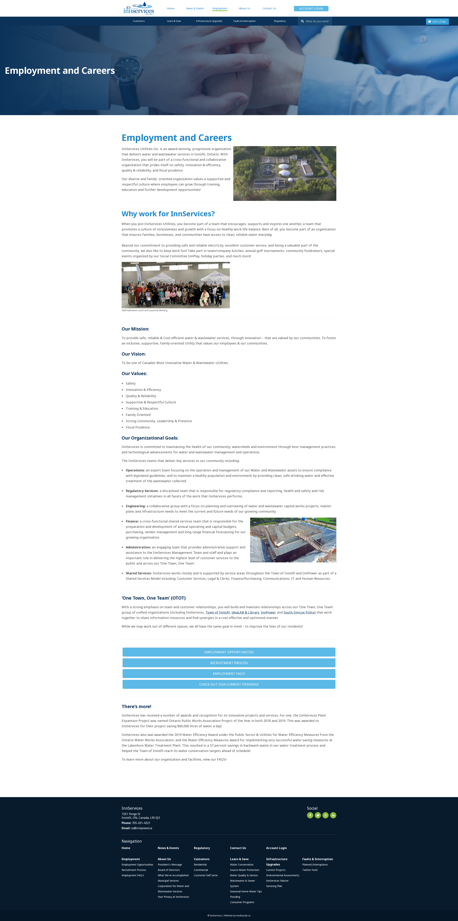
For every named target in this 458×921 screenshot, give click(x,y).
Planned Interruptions (315, 864)
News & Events (195, 8)
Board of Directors (169, 870)
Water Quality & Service (244, 875)
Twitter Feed (309, 870)
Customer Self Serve (206, 875)
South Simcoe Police (299, 612)
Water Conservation (242, 864)
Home (170, 8)
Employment (219, 8)
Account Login (311, 9)
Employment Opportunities (229, 652)
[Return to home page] (138, 8)
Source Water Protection (244, 870)
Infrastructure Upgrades (209, 21)
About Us (244, 8)
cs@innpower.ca (141, 828)
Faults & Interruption (244, 21)
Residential (200, 864)
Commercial (201, 870)
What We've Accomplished (173, 875)
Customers (139, 21)
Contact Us (269, 8)
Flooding (235, 896)
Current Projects (276, 870)
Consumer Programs (242, 902)
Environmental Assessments (282, 875)
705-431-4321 (141, 823)
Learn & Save (174, 21)
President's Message (170, 864)
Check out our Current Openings (229, 684)
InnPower (268, 612)
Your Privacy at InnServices (173, 896)
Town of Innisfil (218, 612)
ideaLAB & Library (245, 612)
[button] (437, 21)
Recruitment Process (229, 663)
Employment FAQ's (229, 673)
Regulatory (280, 21)
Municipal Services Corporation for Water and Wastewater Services (173, 886)
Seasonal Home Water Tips (246, 891)
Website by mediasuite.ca (237, 915)
